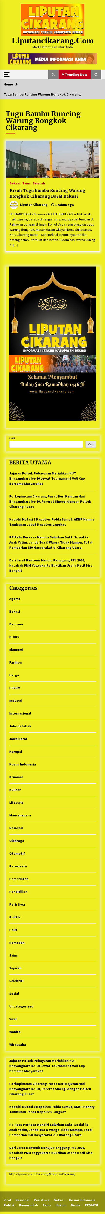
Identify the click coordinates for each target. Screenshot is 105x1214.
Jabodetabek (20, 726)
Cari (12, 438)
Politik (14, 917)
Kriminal (16, 777)
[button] (53, 74)
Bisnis (14, 637)
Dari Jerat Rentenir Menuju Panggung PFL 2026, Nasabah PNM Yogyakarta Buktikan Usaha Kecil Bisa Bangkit (51, 565)
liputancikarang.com (53, 40)
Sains (26, 183)
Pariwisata (18, 866)
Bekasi (15, 183)
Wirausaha (17, 1044)
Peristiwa (17, 904)
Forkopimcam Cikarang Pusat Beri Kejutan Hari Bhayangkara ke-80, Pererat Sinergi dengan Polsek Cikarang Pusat (50, 501)
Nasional (16, 828)
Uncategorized (21, 1006)
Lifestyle (16, 802)
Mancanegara (20, 815)
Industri (15, 700)
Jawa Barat (18, 739)
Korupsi (15, 751)
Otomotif (17, 853)
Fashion (15, 662)
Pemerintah (18, 879)
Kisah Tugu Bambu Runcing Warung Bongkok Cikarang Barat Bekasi (47, 193)
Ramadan (16, 942)
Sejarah (39, 183)
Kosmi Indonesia (22, 764)
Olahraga (16, 840)
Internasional (20, 713)
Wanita (15, 1032)
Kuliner (15, 790)
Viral (13, 1019)
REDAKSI (91, 1205)
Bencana (16, 624)
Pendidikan (18, 891)
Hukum (14, 688)
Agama (14, 598)
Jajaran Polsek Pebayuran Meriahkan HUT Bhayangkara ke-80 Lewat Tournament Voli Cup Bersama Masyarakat (47, 478)
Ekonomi (16, 649)
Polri (13, 930)
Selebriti (16, 981)
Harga (14, 675)
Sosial (14, 993)
